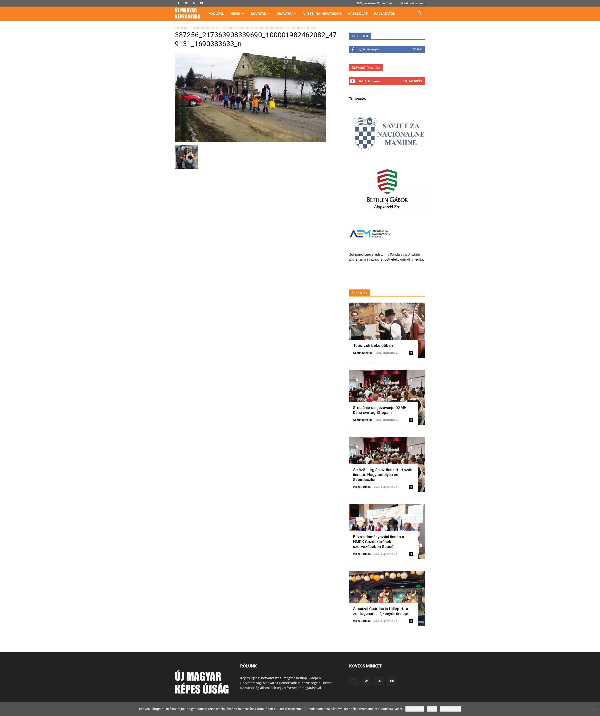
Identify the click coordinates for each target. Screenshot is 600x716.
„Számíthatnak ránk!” (204, 28)
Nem (432, 709)
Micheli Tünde (362, 486)
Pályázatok (384, 13)
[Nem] (594, 709)
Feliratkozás (412, 81)
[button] (419, 14)
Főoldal (216, 13)
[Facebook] (178, 3)
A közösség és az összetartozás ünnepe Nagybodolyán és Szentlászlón (382, 474)
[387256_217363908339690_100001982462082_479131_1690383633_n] (250, 140)
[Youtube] (201, 3)
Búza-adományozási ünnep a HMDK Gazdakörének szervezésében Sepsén (378, 541)
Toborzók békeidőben (373, 345)
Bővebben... (450, 709)
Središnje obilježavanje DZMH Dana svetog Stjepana (380, 410)
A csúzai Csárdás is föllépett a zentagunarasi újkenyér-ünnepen (382, 611)
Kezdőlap (181, 28)
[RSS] (193, 3)
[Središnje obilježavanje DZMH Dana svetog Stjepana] (387, 397)
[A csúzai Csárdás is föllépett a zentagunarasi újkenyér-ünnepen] (387, 598)
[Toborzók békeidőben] (387, 330)
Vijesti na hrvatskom (413, 3)
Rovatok (258, 13)
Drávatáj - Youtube (366, 68)
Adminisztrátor (362, 352)
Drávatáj (285, 13)
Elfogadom (415, 709)
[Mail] (186, 3)
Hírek (235, 13)
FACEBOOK (360, 36)
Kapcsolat (358, 13)
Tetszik (417, 49)
